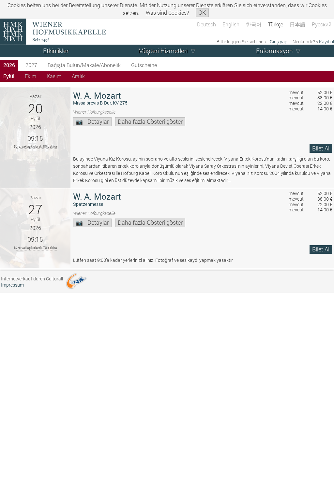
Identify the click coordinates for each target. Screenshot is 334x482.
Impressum (12, 285)
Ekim (30, 76)
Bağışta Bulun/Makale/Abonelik (84, 65)
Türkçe (275, 24)
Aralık (78, 76)
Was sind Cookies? (167, 12)
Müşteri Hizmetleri (163, 51)
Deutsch (206, 24)
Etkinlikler (55, 51)
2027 (31, 65)
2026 (9, 65)
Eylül (8, 76)
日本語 (297, 24)
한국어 (254, 24)
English (230, 24)
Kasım (54, 76)
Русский (321, 24)
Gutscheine (144, 65)
